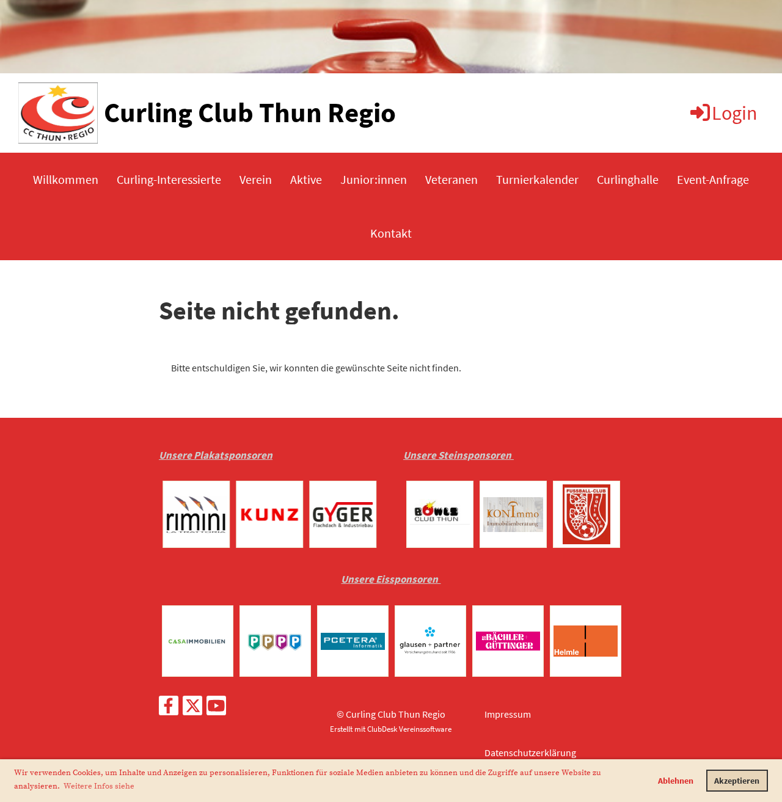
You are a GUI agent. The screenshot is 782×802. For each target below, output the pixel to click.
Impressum (507, 714)
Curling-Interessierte (169, 179)
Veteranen (451, 179)
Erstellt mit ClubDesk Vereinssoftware (390, 729)
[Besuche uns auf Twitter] (192, 708)
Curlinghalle (628, 179)
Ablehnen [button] (675, 780)
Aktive (306, 179)
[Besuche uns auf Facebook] (168, 708)
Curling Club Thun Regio (250, 112)
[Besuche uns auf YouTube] (216, 708)
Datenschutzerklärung (530, 752)
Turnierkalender (537, 179)
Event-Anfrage (713, 179)
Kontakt (391, 233)
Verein (255, 179)
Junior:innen (373, 179)
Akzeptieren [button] (736, 780)
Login (735, 113)
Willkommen (65, 179)
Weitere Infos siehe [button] (99, 786)
